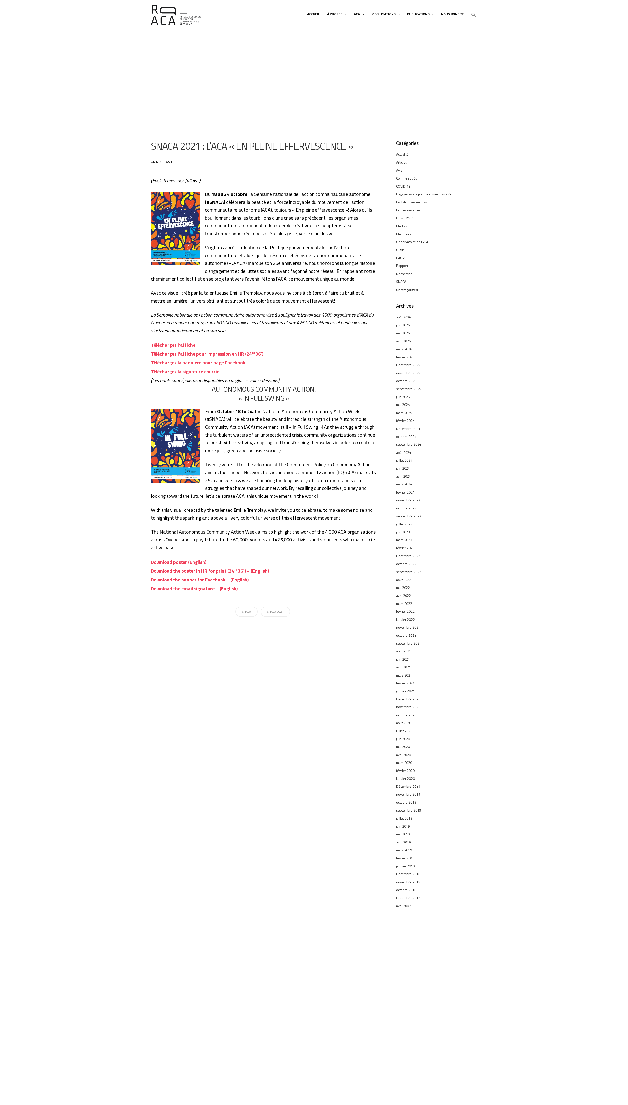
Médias (401, 226)
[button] (473, 15)
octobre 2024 (406, 436)
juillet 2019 (404, 818)
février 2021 (405, 683)
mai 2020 (403, 746)
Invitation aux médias (411, 202)
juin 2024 (403, 468)
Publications (418, 13)
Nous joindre (452, 13)
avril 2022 (403, 595)
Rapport (402, 265)
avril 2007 (403, 905)
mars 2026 (404, 349)
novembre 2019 (408, 794)
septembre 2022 (408, 571)
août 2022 (403, 579)
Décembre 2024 (408, 428)
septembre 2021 (408, 643)
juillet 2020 (404, 730)
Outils (400, 249)
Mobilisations (383, 13)
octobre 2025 (406, 380)
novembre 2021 (408, 627)
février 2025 (405, 420)
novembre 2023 (408, 500)
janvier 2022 (405, 619)
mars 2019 (404, 850)
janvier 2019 (405, 866)
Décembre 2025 (408, 364)
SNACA (246, 611)
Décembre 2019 (408, 786)
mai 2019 (403, 834)
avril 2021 (403, 667)
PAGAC (401, 257)
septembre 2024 (408, 444)
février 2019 (405, 858)
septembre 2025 (408, 388)
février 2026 (405, 356)
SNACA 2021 (275, 611)
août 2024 (403, 452)
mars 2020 (404, 762)
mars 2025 (404, 412)
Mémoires (403, 233)
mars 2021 (404, 675)
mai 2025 (403, 404)
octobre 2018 (406, 889)
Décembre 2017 (408, 897)
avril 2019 (403, 842)
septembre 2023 (408, 516)
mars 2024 (404, 484)
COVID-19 (403, 186)
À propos (334, 13)
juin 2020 (403, 738)
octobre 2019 (406, 802)
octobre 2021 (406, 635)
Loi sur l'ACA (404, 218)
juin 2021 (403, 659)
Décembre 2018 (408, 873)
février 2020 (405, 770)
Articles (401, 162)
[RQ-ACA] (176, 15)
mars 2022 (404, 603)
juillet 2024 (404, 460)
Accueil (313, 13)
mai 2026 (403, 333)
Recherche (404, 273)
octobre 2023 (406, 508)
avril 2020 (403, 754)
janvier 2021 (405, 690)
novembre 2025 (408, 372)
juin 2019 (403, 826)
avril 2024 (403, 476)
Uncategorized (407, 289)
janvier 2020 (405, 778)
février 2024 (405, 492)
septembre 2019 (408, 810)
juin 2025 (403, 396)
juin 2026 (403, 325)
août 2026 (403, 317)
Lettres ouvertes (408, 210)
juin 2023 (403, 532)
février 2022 (405, 611)
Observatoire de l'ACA (412, 241)
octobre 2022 (406, 563)
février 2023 (405, 547)
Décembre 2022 (408, 555)
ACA (357, 13)
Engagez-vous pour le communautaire (424, 194)
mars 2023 (404, 539)
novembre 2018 (408, 881)
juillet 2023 (404, 523)
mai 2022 (403, 587)
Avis (399, 170)
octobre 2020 (406, 715)
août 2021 (403, 651)
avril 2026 (403, 341)
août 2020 (403, 722)
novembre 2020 (408, 706)
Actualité (402, 154)
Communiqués (406, 178)
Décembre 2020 (408, 699)
